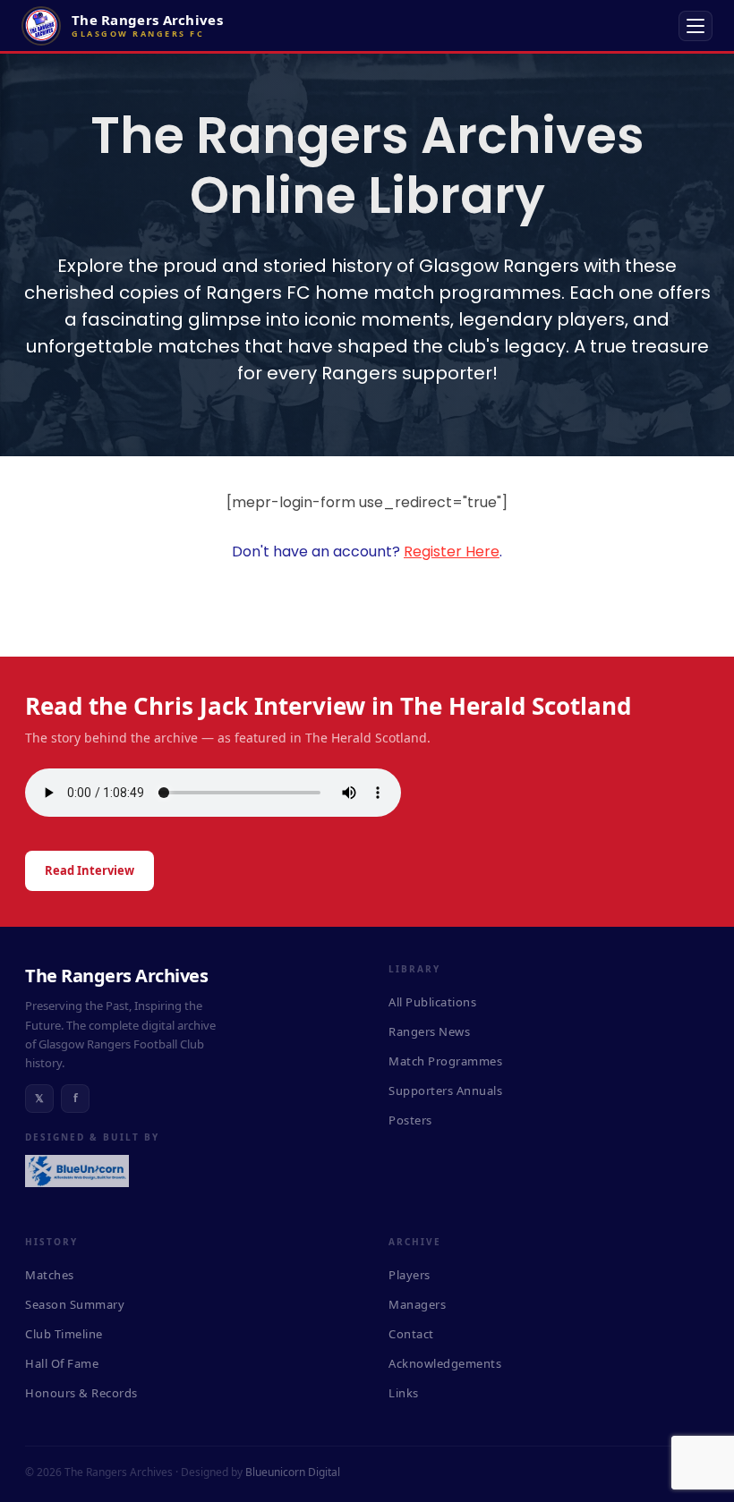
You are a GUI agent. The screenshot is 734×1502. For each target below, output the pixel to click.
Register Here (451, 552)
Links (403, 1393)
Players (409, 1275)
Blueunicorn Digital (292, 1472)
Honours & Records (81, 1393)
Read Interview (89, 870)
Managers (417, 1304)
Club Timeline (64, 1334)
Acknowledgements (444, 1363)
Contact (411, 1334)
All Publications (432, 1002)
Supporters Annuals (445, 1090)
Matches (49, 1275)
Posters (410, 1120)
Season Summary (74, 1304)
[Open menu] (696, 26)
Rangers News (429, 1031)
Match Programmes (445, 1061)
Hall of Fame (61, 1363)
